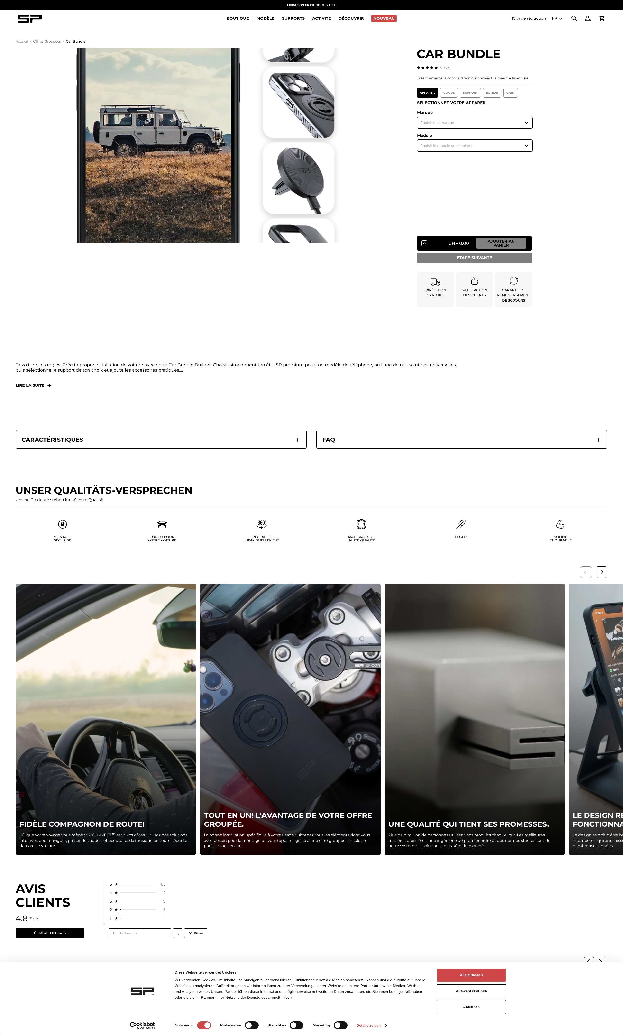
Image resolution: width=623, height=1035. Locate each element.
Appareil (427, 92)
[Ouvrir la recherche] (574, 18)
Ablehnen (471, 1007)
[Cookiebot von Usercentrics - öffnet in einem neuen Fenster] (142, 1025)
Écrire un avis (50, 933)
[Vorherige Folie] (586, 572)
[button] (137, 884)
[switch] (252, 1025)
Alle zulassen (471, 975)
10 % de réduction (529, 18)
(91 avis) (445, 68)
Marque (425, 112)
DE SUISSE (311, 5)
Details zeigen (369, 1025)
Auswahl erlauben (471, 991)
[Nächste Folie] (601, 572)
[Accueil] (29, 19)
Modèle (424, 135)
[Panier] (601, 18)
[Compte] (588, 18)
